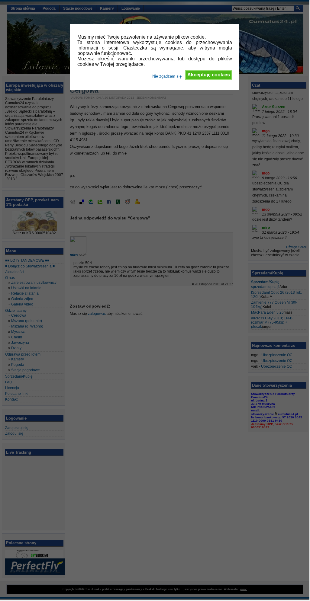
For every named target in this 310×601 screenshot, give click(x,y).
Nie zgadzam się (167, 76)
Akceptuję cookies (208, 74)
